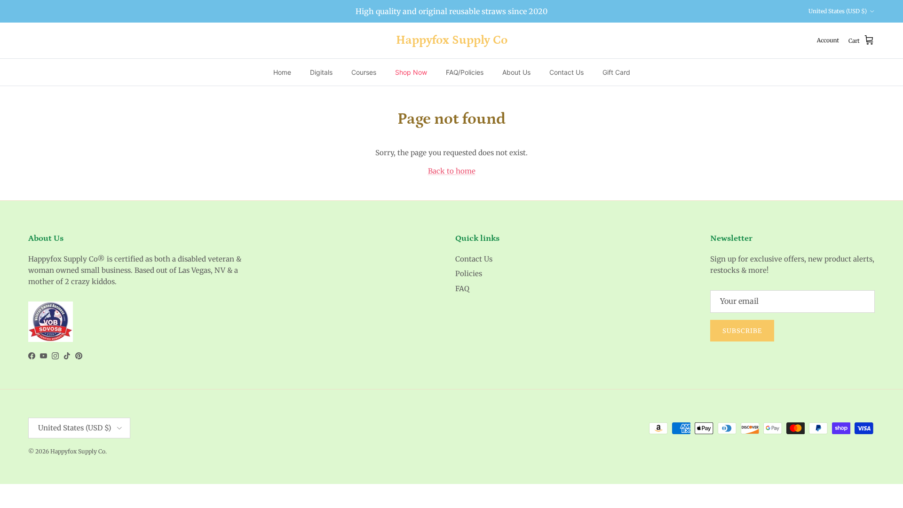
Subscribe (742, 331)
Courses (363, 72)
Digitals (321, 72)
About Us (516, 72)
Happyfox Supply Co (77, 451)
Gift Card (616, 72)
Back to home (451, 171)
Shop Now (411, 72)
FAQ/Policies (464, 72)
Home (282, 72)
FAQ (462, 288)
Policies (468, 273)
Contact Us (566, 72)
